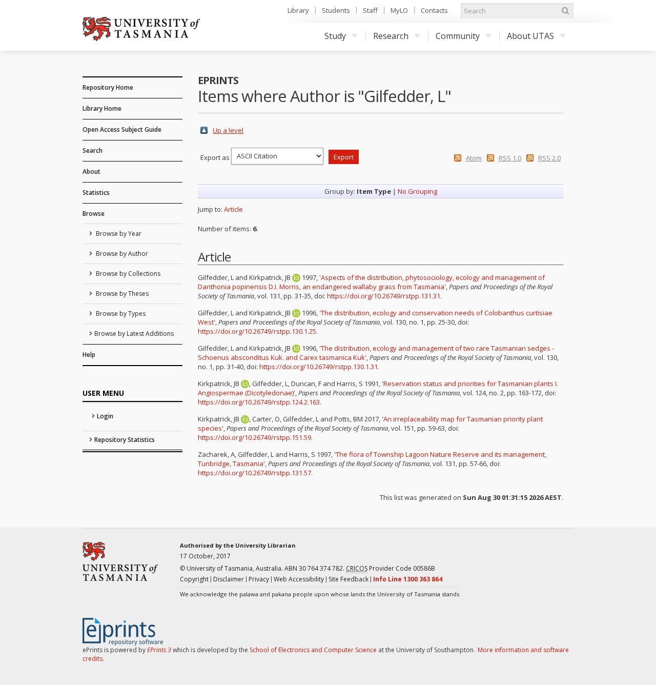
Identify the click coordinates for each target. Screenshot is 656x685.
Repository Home (108, 87)
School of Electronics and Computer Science (313, 650)
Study (335, 36)
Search (92, 150)
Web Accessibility (299, 579)
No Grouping (417, 191)
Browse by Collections (127, 273)
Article (233, 209)
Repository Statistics (124, 439)
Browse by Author (121, 253)
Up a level (228, 130)
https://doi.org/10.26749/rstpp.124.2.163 (259, 402)
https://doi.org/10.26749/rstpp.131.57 (254, 472)
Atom (474, 158)
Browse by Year (117, 233)
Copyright (194, 579)
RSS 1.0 (510, 158)
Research (390, 36)
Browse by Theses (121, 293)
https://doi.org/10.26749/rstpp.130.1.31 (318, 366)
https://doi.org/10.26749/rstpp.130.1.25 (257, 331)
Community (458, 36)
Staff (370, 10)
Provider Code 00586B (390, 568)
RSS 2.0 (549, 158)
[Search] (565, 11)
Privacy (259, 579)
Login (105, 416)
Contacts (434, 10)
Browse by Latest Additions (134, 333)
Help (89, 354)
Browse (94, 213)
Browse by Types (120, 313)
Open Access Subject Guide (122, 129)
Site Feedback (348, 579)
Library (298, 10)
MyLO (399, 10)
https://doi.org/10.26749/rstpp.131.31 (383, 295)
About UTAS (530, 36)
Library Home (102, 108)
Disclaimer (228, 579)
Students (336, 10)
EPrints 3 (159, 650)
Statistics (96, 192)
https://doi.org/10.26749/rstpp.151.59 (254, 437)
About (91, 171)
